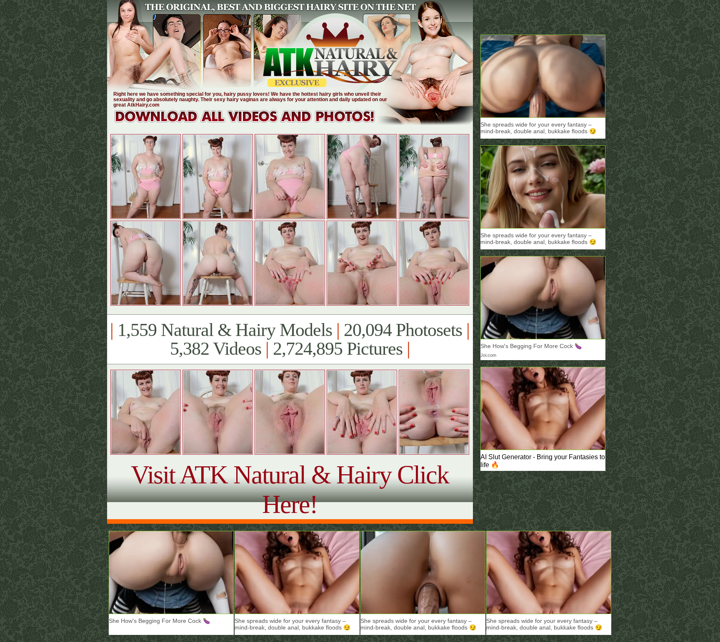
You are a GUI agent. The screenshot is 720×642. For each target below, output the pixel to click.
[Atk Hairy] (252, 122)
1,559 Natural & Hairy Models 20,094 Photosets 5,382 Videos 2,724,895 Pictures (290, 339)
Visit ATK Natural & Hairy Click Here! (290, 489)
